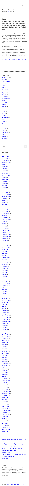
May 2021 (4, 227)
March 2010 (5, 405)
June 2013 (4, 355)
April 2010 (4, 403)
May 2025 (4, 168)
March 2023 (5, 189)
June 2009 (4, 420)
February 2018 (5, 280)
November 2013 (6, 350)
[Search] (21, 5)
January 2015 (5, 333)
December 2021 (6, 213)
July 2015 (4, 325)
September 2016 (6, 300)
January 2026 (5, 158)
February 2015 (5, 331)
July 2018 (4, 270)
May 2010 (4, 401)
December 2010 (6, 391)
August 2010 (5, 397)
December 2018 (6, 261)
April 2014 (4, 346)
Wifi (3, 134)
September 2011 (6, 380)
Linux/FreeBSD (5, 108)
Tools (3, 125)
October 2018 (5, 264)
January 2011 (5, 389)
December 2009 (6, 410)
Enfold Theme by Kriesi (15, 484)
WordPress (4, 138)
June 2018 (4, 272)
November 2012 (6, 363)
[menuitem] (21, 5)
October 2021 (5, 217)
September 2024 (6, 175)
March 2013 (5, 361)
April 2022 (4, 208)
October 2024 (5, 174)
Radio (3, 119)
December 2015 (6, 316)
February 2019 (5, 257)
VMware (4, 130)
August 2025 (5, 164)
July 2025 (4, 166)
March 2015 (5, 329)
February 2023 (5, 191)
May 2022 (4, 206)
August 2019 (5, 249)
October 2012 (5, 365)
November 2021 (6, 215)
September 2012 (6, 367)
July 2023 (4, 183)
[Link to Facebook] (24, 484)
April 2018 (4, 276)
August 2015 (5, 323)
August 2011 (5, 382)
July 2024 (4, 177)
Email (3, 91)
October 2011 (5, 378)
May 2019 (4, 253)
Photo (3, 115)
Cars (3, 83)
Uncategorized (5, 127)
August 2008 (5, 431)
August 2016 (5, 302)
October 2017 (5, 285)
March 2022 (5, 210)
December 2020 (6, 234)
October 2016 (5, 299)
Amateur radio (5, 77)
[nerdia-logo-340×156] (12, 5)
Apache (4, 79)
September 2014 (6, 340)
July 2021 (4, 223)
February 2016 (5, 312)
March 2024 (5, 179)
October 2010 (5, 395)
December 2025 (6, 160)
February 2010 (5, 406)
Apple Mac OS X (6, 81)
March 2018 (5, 278)
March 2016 (5, 310)
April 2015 (4, 327)
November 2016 (6, 297)
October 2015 (5, 319)
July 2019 (4, 251)
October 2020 (5, 238)
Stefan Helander (23, 30)
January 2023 (5, 192)
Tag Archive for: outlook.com (9, 10)
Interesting (4, 102)
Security (4, 121)
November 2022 (6, 196)
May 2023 (4, 187)
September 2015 (6, 321)
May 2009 (4, 422)
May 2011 (4, 386)
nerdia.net (8, 484)
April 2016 (4, 308)
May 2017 (4, 289)
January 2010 (5, 408)
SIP (3, 123)
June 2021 (4, 225)
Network (4, 113)
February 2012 (5, 376)
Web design (5, 132)
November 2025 (6, 162)
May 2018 (4, 274)
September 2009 (6, 414)
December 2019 (6, 244)
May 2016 (4, 306)
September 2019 (6, 247)
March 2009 (5, 425)
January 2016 (5, 314)
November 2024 (6, 172)
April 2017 (4, 291)
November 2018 (6, 263)
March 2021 (5, 228)
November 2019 (6, 246)
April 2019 (4, 255)
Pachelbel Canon (6, 452)
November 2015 (6, 317)
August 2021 (5, 221)
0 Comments (11, 30)
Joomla (4, 106)
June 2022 (4, 204)
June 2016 (4, 304)
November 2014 (6, 336)
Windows (4, 136)
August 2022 (5, 200)
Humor (3, 100)
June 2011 (4, 384)
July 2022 (4, 202)
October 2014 (5, 338)
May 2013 (4, 357)
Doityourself (5, 89)
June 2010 (4, 399)
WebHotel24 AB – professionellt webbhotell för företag (14, 460)
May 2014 (4, 344)
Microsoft (4, 110)
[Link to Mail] (26, 484)
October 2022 (5, 198)
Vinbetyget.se (5, 458)
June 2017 (4, 287)
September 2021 (6, 219)
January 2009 (5, 427)
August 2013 (5, 353)
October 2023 (5, 181)
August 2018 (5, 268)
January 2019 (5, 259)
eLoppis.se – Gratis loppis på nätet (10, 443)
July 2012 (4, 370)
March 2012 (5, 374)
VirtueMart (4, 129)
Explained (17, 30)
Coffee (3, 85)
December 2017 (6, 283)
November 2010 (6, 393)
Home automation (6, 98)
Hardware (4, 96)
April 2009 (4, 423)
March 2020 (5, 240)
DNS (3, 87)
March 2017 (5, 293)
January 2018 (5, 281)
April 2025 (4, 170)
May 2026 (4, 155)
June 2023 (4, 185)
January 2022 (5, 211)
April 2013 (4, 359)
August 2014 (5, 342)
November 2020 (6, 236)
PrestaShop (5, 117)
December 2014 (6, 335)
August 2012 (5, 369)
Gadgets (4, 94)
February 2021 (5, 230)
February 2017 (5, 295)
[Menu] (25, 5)
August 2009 (5, 416)
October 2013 (5, 352)
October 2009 (5, 412)
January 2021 (5, 232)
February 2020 (5, 242)
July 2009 (4, 418)
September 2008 (6, 429)
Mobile (3, 111)
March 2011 (5, 388)
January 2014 (5, 348)
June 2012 (4, 372)
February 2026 (5, 157)
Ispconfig (4, 104)
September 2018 (6, 266)
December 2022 (6, 194)
